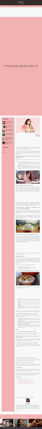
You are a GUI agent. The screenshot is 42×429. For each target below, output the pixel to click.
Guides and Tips (23, 6)
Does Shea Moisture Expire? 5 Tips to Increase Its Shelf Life (10, 134)
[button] (30, 6)
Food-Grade (29, 397)
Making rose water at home (34, 324)
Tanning (19, 6)
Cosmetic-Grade (19, 397)
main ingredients (18, 189)
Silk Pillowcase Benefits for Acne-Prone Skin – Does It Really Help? (9, 143)
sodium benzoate (35, 239)
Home (12, 6)
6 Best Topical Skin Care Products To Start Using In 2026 (9, 126)
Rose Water (33, 397)
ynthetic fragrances (27, 217)
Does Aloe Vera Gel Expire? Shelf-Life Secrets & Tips (9, 130)
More (26, 6)
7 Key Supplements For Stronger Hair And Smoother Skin (9, 122)
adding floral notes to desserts (29, 261)
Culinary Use (22, 397)
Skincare (16, 6)
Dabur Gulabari (26, 397)
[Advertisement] (21, 12)
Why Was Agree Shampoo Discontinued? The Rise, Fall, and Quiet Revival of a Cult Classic (9, 138)
